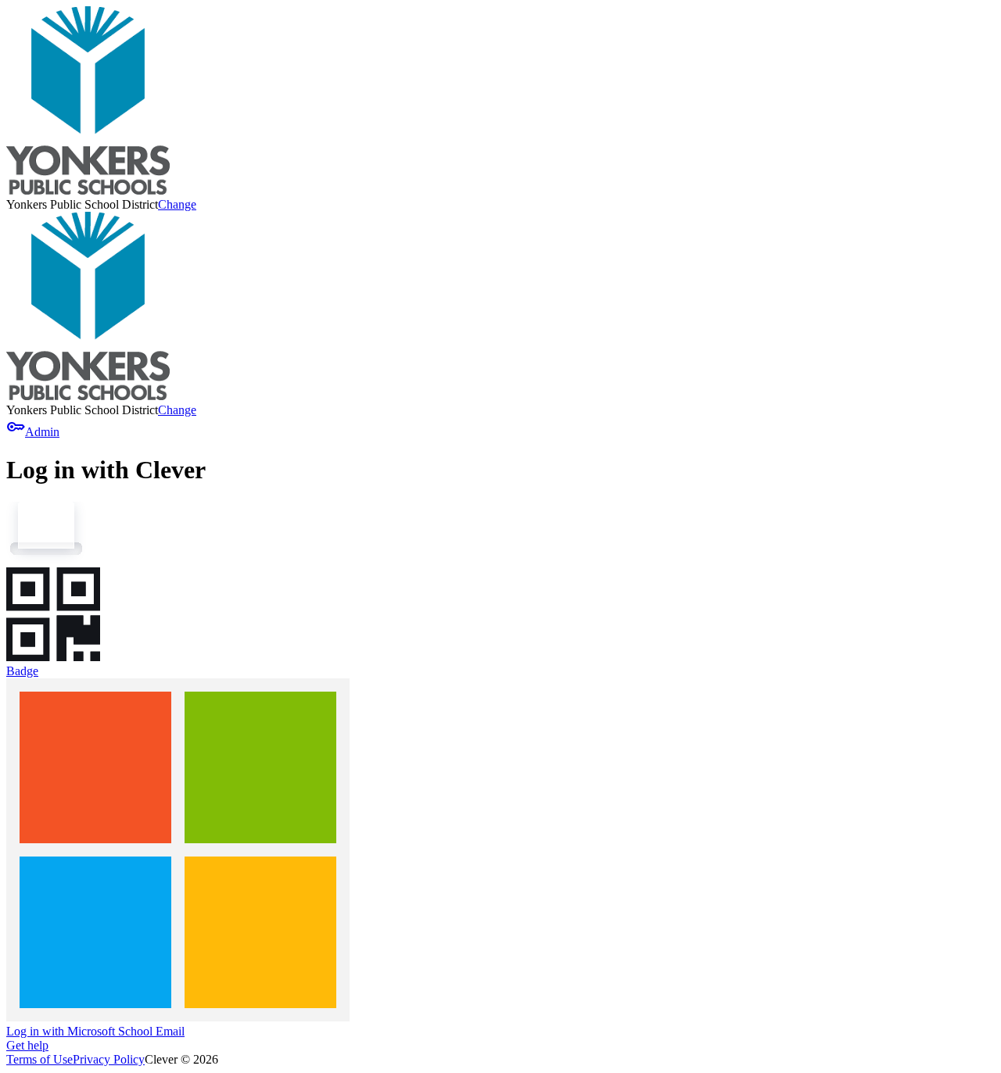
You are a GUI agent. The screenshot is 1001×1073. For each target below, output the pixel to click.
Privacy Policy (109, 1059)
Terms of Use (39, 1059)
